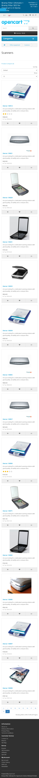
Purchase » (32, 2)
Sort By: (35, 67)
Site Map (4, 743)
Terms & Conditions (7, 733)
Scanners (27, 45)
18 (35, 708)
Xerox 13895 (7, 599)
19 (3, 711)
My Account (5, 760)
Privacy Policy (5, 731)
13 (15, 708)
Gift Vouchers (5, 750)
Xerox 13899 (7, 688)
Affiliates (4, 752)
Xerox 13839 (7, 330)
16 (27, 708)
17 (31, 708)
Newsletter (5, 766)
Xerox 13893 (7, 555)
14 (19, 708)
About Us (4, 727)
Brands (4, 748)
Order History (6, 762)
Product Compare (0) (8, 64)
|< (3, 708)
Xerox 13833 (7, 286)
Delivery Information (8, 729)
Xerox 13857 (7, 419)
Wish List (4, 764)
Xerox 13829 (7, 197)
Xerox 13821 (7, 153)
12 (11, 708)
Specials (4, 754)
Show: (35, 73)
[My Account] (27, 15)
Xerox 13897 (7, 644)
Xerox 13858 (7, 463)
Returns (4, 741)
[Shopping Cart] (33, 15)
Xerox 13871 (7, 511)
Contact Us (5, 738)
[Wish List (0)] (30, 15)
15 (23, 708)
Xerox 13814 (7, 106)
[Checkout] (35, 15)
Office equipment (15, 45)
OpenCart (12, 774)
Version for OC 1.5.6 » (33, 5)
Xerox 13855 (7, 375)
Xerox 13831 (7, 242)
